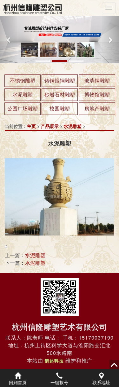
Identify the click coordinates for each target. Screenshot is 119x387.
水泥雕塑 (22, 94)
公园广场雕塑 (22, 108)
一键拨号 (59, 382)
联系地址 (101, 382)
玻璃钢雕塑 (97, 80)
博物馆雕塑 (97, 94)
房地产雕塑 (97, 108)
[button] (9, 39)
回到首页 (18, 382)
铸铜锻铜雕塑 (59, 80)
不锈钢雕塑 (22, 80)
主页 (31, 126)
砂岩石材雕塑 (59, 94)
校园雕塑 (60, 108)
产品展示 (50, 126)
